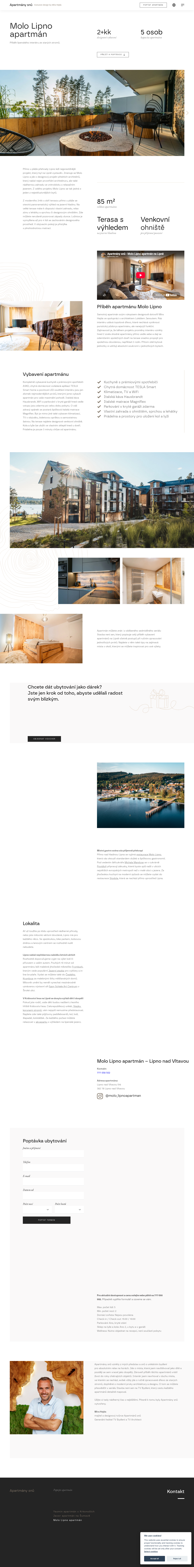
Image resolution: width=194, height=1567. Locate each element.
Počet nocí (28, 1204)
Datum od (28, 1190)
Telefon (26, 1162)
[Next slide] (187, 113)
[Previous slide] (7, 113)
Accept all (154, 1558)
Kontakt (175, 1491)
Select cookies (151, 1551)
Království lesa (38, 1006)
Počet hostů (60, 1204)
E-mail (26, 1176)
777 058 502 (103, 1072)
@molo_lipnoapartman (123, 1096)
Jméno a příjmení (32, 1148)
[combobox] (37, 1209)
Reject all (177, 1558)
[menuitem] (96, 1511)
